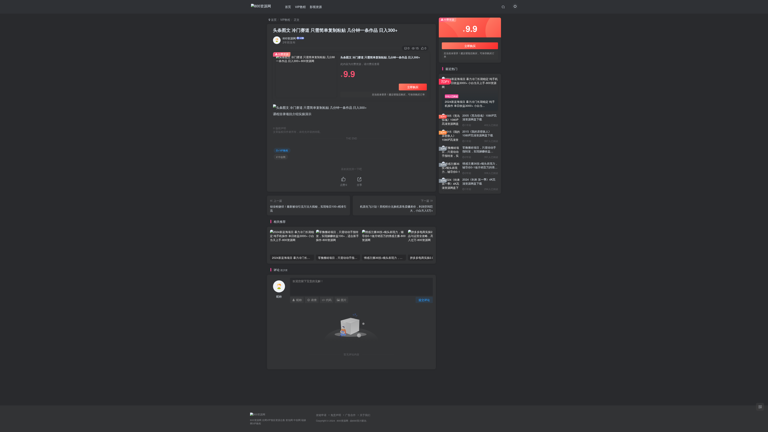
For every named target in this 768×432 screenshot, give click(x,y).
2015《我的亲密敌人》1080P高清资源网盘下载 (477, 133)
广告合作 (350, 415)
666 (354, 420)
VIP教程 (300, 7)
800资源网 (289, 38)
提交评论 (424, 300)
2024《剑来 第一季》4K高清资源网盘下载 (478, 181)
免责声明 (336, 415)
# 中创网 (280, 157)
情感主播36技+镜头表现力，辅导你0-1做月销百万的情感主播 (480, 167)
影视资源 (316, 7)
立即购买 (412, 87)
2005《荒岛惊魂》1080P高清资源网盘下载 (479, 117)
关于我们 (365, 415)
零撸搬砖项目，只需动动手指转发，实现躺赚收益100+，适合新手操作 (479, 151)
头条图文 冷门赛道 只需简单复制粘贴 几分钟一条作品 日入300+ (335, 30)
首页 (288, 7)
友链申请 (321, 415)
